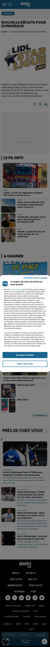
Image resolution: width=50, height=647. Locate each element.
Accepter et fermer (25, 354)
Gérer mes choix (25, 363)
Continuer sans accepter (35, 277)
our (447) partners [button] (16, 289)
